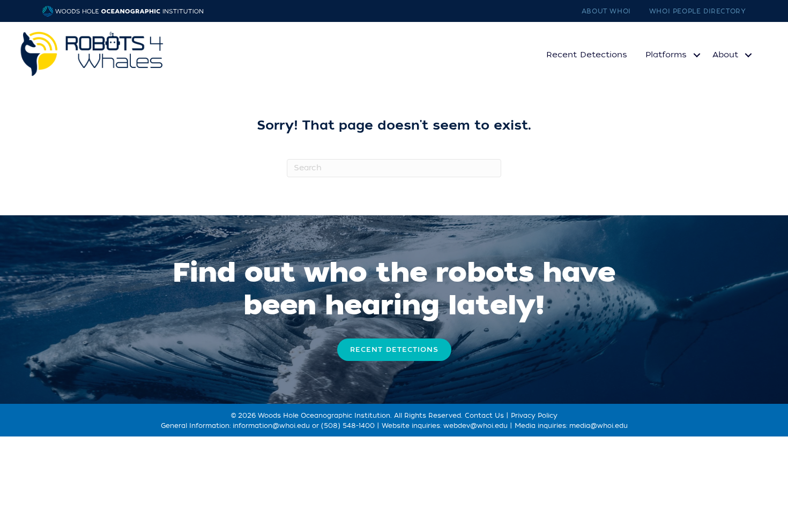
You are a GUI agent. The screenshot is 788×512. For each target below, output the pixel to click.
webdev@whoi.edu (475, 425)
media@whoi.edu (598, 425)
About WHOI (606, 11)
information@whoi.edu (271, 425)
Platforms (666, 54)
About (725, 54)
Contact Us (484, 415)
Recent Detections (586, 54)
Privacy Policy (534, 415)
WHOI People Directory (697, 11)
